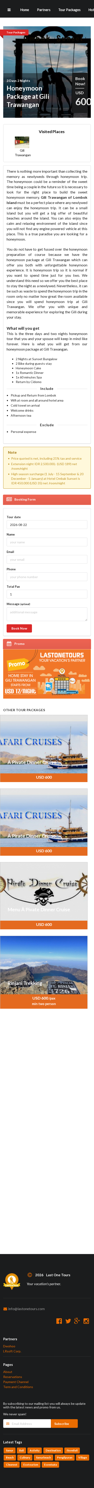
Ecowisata (50, 1464)
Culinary (25, 1457)
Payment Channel (16, 1382)
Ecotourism (30, 1464)
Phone (11, 569)
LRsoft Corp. (12, 1351)
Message (18, 604)
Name (11, 534)
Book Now (19, 628)
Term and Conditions (18, 1387)
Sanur (9, 1450)
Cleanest (11, 1464)
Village (82, 1457)
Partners (43, 10)
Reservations (12, 1377)
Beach (10, 1457)
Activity (34, 1450)
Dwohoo (9, 1346)
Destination (53, 1450)
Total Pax (13, 586)
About (7, 1372)
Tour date (14, 517)
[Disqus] (44, 1077)
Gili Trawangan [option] (22, 152)
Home (24, 10)
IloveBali (72, 1450)
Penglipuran (64, 1457)
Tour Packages (69, 10)
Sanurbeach (43, 1457)
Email (10, 552)
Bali (21, 1450)
